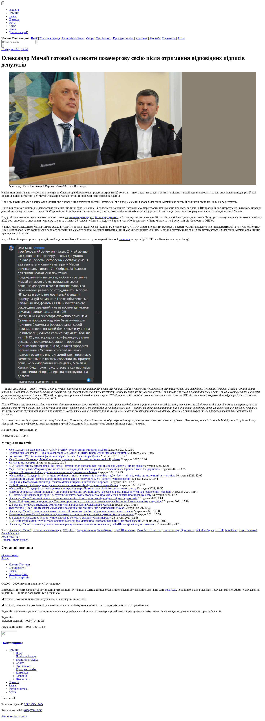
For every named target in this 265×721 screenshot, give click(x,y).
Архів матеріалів (19, 577)
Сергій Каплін (10, 533)
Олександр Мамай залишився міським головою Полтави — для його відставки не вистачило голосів (71, 511)
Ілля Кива (231, 530)
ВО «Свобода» (205, 530)
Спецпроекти (17, 567)
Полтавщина (11, 643)
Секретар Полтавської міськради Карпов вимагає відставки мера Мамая (53, 472)
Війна (12, 29)
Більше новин (9, 555)
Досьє (12, 25)
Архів (181, 38)
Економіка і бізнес (73, 38)
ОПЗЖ (219, 530)
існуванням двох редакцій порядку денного (91, 217)
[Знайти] (37, 42)
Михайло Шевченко (149, 530)
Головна (14, 9)
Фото (12, 22)
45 (17, 536)
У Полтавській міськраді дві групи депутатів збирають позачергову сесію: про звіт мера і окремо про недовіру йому (80, 494)
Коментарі (7, 536)
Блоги (12, 16)
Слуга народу (171, 530)
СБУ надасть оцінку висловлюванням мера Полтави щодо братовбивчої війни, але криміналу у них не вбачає (76, 465)
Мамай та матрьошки (22, 462)
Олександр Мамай (20, 530)
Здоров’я (154, 38)
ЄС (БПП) (69, 530)
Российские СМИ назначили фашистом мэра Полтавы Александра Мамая (54, 456)
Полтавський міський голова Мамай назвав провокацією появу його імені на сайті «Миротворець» (70, 478)
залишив (124, 239)
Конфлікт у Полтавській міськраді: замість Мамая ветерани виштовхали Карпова (58, 481)
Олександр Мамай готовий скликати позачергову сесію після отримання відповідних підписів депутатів (73, 498)
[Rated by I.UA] (9, 635)
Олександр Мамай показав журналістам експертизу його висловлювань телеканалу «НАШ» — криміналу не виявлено (82, 524)
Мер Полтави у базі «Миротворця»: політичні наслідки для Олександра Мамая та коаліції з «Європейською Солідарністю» (84, 469)
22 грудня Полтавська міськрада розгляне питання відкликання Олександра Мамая (60, 504)
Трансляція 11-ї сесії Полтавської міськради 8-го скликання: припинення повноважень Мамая (66, 507)
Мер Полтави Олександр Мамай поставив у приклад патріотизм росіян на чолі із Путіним (64, 459)
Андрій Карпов (86, 530)
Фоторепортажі (18, 574)
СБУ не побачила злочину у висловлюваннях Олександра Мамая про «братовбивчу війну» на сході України (75, 520)
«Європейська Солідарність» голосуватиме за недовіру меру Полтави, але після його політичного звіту (72, 488)
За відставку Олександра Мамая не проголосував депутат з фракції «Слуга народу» (60, 517)
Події (34, 38)
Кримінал (141, 38)
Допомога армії (18, 32)
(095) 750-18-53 (32, 710)
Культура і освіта (123, 38)
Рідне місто (187, 530)
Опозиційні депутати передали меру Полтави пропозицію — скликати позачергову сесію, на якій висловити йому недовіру (85, 501)
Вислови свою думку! (14, 539)
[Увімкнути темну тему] (2, 3)
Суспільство (103, 38)
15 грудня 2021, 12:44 (14, 49)
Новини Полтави (19, 564)
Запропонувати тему (14, 716)
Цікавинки (169, 38)
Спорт (90, 38)
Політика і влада (49, 38)
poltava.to (170, 589)
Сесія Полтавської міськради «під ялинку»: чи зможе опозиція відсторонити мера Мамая (63, 485)
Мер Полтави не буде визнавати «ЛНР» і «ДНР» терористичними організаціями (58, 449)
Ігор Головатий (248, 530)
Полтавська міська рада (47, 530)
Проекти (14, 19)
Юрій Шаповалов (124, 530)
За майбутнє (104, 530)
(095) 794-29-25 (33, 704)
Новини (14, 12)
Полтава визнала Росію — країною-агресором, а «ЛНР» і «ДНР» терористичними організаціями (68, 452)
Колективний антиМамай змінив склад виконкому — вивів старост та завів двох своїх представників (71, 514)
